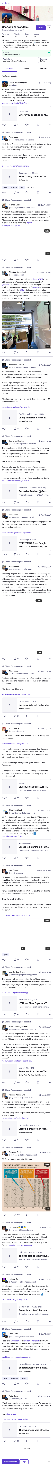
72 (3, 36)
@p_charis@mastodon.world (12, 30)
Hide (47, 231)
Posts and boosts (9, 76)
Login (24, 1462)
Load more (26, 1448)
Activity (9, 68)
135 (15, 36)
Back (7, 3)
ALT (47, 254)
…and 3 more (30, 187)
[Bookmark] (38, 124)
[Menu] (49, 27)
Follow (40, 28)
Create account (10, 1462)
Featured (43, 68)
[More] (49, 124)
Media (26, 68)
